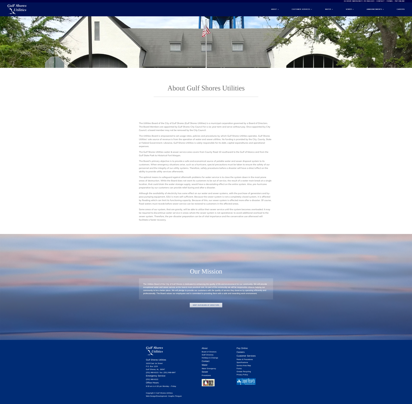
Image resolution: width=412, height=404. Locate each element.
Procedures (206, 375)
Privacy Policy (242, 375)
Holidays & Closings (210, 358)
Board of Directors (209, 352)
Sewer (205, 372)
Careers (241, 352)
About (205, 348)
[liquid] (246, 381)
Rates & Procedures (245, 359)
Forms (390, 1)
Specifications (242, 362)
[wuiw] (208, 382)
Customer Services (246, 356)
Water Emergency (209, 368)
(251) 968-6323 (152, 372)
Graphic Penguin (175, 396)
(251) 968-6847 (170, 372)
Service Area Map (244, 365)
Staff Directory (208, 355)
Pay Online (400, 1)
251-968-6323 (369, 1)
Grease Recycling (244, 371)
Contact (380, 1)
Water (205, 365)
